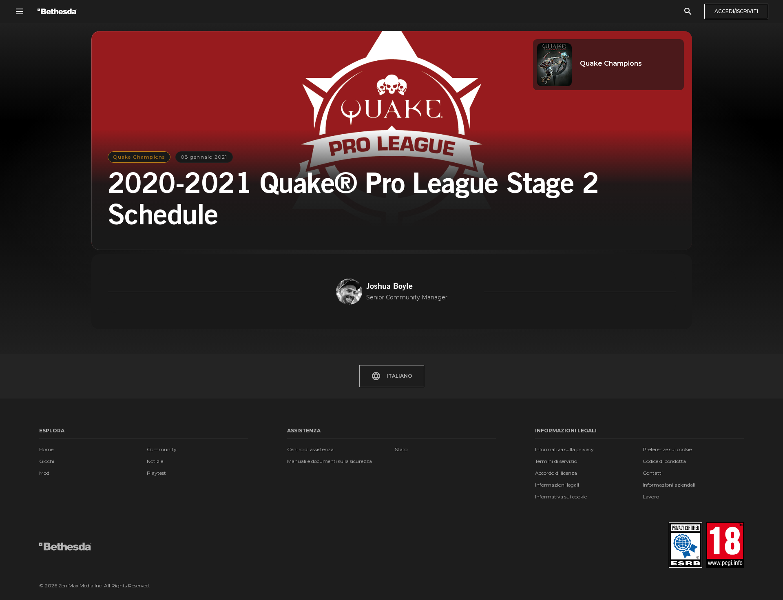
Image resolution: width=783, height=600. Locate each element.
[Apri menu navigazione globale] (19, 11)
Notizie (155, 461)
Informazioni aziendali (669, 485)
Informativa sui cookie (561, 497)
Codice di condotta (664, 461)
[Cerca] (688, 11)
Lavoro (651, 497)
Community (162, 449)
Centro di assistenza (310, 449)
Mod (44, 473)
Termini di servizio (556, 461)
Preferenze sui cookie (667, 449)
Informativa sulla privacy (564, 449)
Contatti (653, 473)
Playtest (156, 473)
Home (46, 449)
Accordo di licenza (556, 473)
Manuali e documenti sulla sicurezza (329, 461)
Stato (401, 449)
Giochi (46, 461)
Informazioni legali (557, 485)
